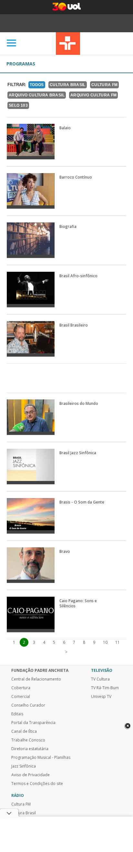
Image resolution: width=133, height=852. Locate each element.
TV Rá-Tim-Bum (105, 688)
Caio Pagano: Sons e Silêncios (78, 603)
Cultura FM (104, 85)
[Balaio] (31, 141)
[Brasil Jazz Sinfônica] (31, 466)
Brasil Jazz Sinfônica (77, 452)
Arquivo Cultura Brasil (37, 95)
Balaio (65, 128)
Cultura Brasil (68, 85)
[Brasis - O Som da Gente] (31, 516)
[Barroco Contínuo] (31, 191)
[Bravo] (31, 565)
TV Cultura (68, 43)
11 (117, 642)
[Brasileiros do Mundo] (31, 417)
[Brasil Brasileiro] (31, 339)
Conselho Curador (28, 705)
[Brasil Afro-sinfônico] (31, 289)
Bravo (64, 551)
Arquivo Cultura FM (93, 95)
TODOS (37, 85)
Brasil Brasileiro (73, 325)
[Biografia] (31, 240)
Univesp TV (101, 697)
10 (105, 642)
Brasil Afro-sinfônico (78, 276)
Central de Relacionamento (36, 679)
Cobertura (20, 688)
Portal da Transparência (33, 723)
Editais (17, 714)
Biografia (68, 226)
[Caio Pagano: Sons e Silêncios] (31, 614)
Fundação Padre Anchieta (39, 670)
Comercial (20, 697)
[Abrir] (11, 43)
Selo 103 (18, 105)
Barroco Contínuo (75, 177)
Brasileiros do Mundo (78, 403)
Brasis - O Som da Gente (81, 502)
